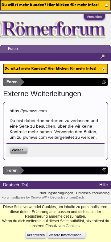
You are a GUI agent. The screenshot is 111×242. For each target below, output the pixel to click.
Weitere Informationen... (66, 235)
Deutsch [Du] (15, 184)
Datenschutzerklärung (92, 193)
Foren (13, 49)
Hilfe (103, 184)
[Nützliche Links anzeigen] (104, 82)
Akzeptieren (36, 235)
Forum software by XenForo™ (25, 197)
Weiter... (19, 150)
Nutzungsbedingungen (56, 193)
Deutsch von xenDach (67, 197)
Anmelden (94, 16)
